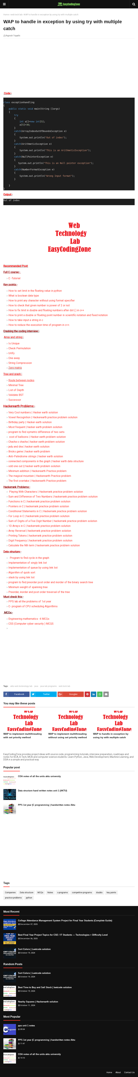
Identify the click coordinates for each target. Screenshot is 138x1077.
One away (14, 358)
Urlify (11, 353)
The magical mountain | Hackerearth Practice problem (39, 475)
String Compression (20, 363)
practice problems (13, 898)
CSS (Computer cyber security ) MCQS (31, 623)
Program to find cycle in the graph (29, 557)
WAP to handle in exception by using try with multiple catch (110, 735)
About (118, 1072)
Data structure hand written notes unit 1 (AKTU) (42, 790)
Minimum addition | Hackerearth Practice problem (37, 471)
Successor (14, 399)
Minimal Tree (16, 385)
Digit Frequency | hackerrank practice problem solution (40, 540)
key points (111, 892)
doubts (99, 892)
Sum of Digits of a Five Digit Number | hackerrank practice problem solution (52, 521)
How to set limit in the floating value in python (35, 290)
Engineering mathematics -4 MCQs (28, 618)
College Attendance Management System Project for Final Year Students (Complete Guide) (65, 920)
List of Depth (16, 390)
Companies (10, 892)
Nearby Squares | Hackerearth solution (38, 1001)
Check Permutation (19, 348)
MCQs (40, 892)
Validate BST (16, 395)
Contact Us (129, 1072)
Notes (50, 892)
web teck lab (16, 14)
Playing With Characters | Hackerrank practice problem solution (46, 491)
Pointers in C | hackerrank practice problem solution (38, 506)
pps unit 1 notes (26, 1025)
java (36, 686)
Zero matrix (15, 367)
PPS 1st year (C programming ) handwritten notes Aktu (46, 805)
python (29, 898)
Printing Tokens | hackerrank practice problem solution (40, 535)
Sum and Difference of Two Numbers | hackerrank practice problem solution (53, 496)
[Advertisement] (69, 65)
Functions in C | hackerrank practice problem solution (39, 501)
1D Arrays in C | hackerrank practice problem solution (39, 525)
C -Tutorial (14, 278)
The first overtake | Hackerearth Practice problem (37, 480)
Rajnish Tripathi (13, 36)
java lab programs (48, 686)
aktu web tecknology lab (21, 686)
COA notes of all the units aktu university (39, 776)
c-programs (62, 892)
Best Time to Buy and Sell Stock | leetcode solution (45, 987)
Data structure (26, 892)
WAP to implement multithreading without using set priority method (67, 735)
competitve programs (82, 892)
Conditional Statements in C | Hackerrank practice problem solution (47, 511)
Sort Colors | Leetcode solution (34, 949)
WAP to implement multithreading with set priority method (22, 735)
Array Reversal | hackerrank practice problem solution (39, 530)
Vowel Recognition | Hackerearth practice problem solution (42, 417)
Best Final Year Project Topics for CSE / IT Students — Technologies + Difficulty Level (63, 935)
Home (6, 14)
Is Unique (14, 343)
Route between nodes (21, 380)
